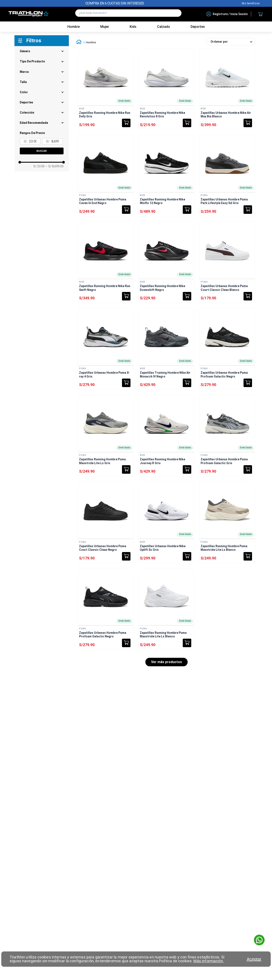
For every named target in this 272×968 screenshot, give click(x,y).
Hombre (73, 27)
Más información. (208, 961)
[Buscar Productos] (176, 13)
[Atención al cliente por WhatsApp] (259, 940)
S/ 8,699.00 (54, 166)
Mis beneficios (251, 3)
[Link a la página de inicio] (78, 42)
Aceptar (254, 959)
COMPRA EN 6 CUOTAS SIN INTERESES (114, 3)
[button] (42, 112)
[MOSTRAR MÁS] (166, 662)
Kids (133, 27)
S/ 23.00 (39, 166)
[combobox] (128, 14)
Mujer (104, 27)
